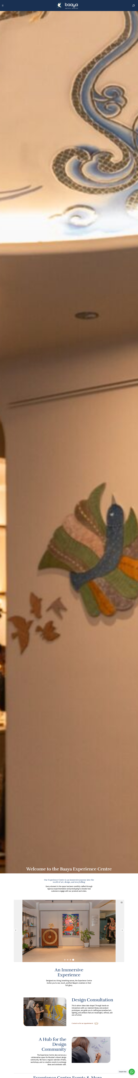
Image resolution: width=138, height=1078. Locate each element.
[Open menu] (2, 5)
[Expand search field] (134, 5)
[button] (15, 930)
